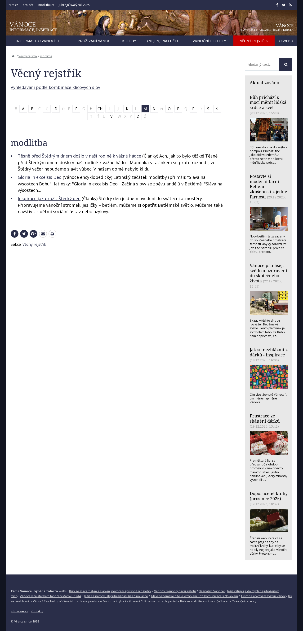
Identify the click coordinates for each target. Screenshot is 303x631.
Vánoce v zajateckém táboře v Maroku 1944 (50, 596)
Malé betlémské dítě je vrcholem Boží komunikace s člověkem (194, 596)
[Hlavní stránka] (13, 56)
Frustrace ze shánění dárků (265, 418)
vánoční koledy (220, 601)
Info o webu (19, 611)
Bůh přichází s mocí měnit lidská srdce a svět (268, 102)
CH (100, 108)
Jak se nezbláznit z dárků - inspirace (269, 352)
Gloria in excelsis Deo (40, 177)
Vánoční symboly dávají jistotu (175, 591)
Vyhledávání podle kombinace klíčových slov (55, 87)
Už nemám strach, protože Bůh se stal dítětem (175, 601)
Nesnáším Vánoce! (212, 591)
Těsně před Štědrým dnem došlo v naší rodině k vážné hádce (79, 156)
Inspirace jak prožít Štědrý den (49, 198)
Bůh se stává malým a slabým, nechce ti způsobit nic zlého (110, 591)
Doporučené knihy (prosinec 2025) (269, 496)
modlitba (46, 56)
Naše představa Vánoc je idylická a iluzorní (110, 601)
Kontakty (37, 611)
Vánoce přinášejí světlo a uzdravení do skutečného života (268, 273)
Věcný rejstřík (27, 56)
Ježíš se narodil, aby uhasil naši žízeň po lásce (116, 596)
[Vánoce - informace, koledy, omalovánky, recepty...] (33, 26)
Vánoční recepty (244, 601)
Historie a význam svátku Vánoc (263, 596)
